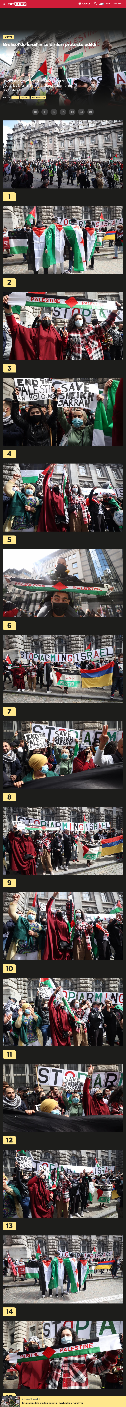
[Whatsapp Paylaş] (81, 112)
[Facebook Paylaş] (44, 112)
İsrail (15, 97)
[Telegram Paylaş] (72, 112)
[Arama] (95, 4)
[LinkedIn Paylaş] (63, 112)
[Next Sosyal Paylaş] (35, 112)
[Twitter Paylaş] (54, 112)
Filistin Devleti (38, 97)
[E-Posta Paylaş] (90, 112)
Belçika (24, 97)
